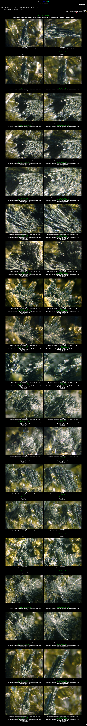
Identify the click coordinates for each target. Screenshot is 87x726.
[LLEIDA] (0, 9)
